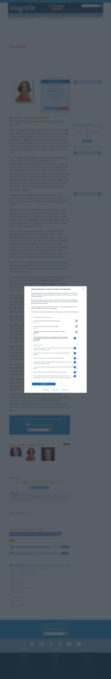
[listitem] (55, 317)
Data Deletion (46, 389)
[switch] (76, 321)
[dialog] (55, 339)
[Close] (83, 289)
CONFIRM (44, 384)
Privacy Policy (64, 389)
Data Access (55, 389)
